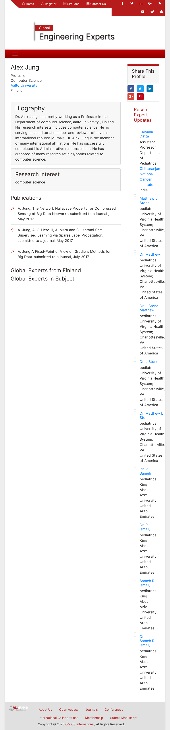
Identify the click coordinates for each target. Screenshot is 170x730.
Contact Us (97, 4)
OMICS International (79, 724)
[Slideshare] (152, 11)
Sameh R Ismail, (147, 583)
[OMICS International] (19, 708)
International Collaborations (58, 718)
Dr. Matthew (150, 254)
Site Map (72, 4)
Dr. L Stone (149, 361)
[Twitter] (131, 3)
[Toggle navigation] (15, 54)
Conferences (114, 709)
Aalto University (24, 85)
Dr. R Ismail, (145, 527)
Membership (94, 718)
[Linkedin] (141, 3)
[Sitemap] (161, 11)
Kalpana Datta (146, 134)
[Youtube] (142, 11)
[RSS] (159, 3)
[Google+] (150, 3)
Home (29, 4)
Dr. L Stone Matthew (149, 308)
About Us (45, 709)
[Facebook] (122, 3)
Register (50, 4)
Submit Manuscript (123, 718)
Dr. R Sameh (145, 471)
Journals (91, 709)
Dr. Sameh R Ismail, (147, 640)
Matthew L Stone (148, 200)
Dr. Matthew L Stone (151, 415)
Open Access (68, 709)
